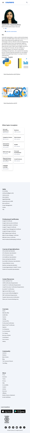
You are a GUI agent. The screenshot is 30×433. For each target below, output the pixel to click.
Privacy (4, 381)
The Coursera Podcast (7, 361)
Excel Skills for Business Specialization (11, 261)
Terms (3, 379)
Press (3, 375)
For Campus (5, 333)
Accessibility (5, 385)
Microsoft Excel (5, 203)
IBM (6, 28)
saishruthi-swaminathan (11, 31)
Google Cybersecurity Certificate (10, 223)
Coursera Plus (5, 321)
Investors (4, 377)
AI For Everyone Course (7, 255)
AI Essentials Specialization (8, 251)
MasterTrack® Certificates (8, 325)
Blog (3, 359)
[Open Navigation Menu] (3, 2)
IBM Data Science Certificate (8, 237)
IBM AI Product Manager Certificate (10, 235)
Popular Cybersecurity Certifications (10, 297)
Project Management (7, 205)
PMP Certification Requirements (9, 295)
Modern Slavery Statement (8, 395)
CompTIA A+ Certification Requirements (11, 285)
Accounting (5, 191)
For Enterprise (5, 329)
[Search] (27, 2)
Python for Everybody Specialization (10, 269)
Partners (4, 355)
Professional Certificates (8, 323)
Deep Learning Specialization (9, 259)
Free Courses (5, 339)
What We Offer (5, 313)
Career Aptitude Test (7, 281)
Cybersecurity (5, 195)
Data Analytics (5, 197)
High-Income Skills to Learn (8, 291)
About (3, 311)
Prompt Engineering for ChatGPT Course (11, 267)
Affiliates (4, 393)
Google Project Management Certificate (11, 229)
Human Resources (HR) (7, 201)
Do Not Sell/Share (6, 397)
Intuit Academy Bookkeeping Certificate (11, 239)
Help (3, 383)
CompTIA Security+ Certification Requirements (13, 287)
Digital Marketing (6, 199)
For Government (6, 331)
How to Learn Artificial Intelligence (10, 293)
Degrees (4, 327)
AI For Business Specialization (9, 253)
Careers (4, 317)
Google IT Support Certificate (9, 227)
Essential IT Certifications (8, 289)
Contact (4, 387)
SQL (3, 209)
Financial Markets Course (8, 263)
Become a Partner (6, 335)
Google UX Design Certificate (9, 231)
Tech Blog (4, 363)
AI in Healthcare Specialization (9, 257)
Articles (4, 389)
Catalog (4, 319)
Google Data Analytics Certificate (10, 225)
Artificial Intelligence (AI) (8, 193)
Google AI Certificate (7, 221)
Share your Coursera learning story (10, 299)
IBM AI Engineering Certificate (9, 233)
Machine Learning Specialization (9, 265)
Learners (4, 353)
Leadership (5, 315)
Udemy (4, 341)
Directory (4, 391)
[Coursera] (10, 2)
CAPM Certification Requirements (10, 283)
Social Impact (5, 337)
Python (4, 207)
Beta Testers (5, 357)
